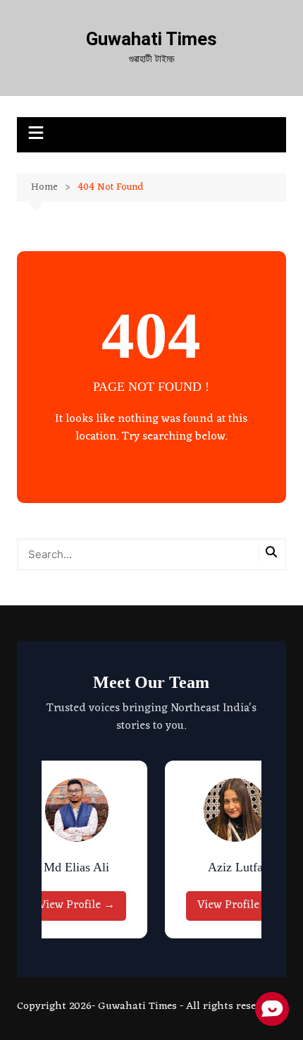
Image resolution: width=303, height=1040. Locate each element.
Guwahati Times (151, 38)
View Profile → (77, 905)
